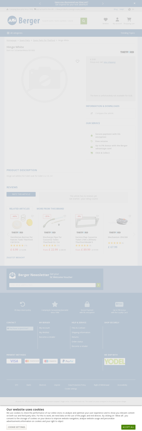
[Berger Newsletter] (98, 285)
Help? (122, 9)
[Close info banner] (134, 3)
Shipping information (81, 332)
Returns (75, 337)
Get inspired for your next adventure (71, 3)
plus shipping (109, 62)
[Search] (83, 21)
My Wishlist (44, 332)
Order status (77, 342)
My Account (44, 328)
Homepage (12, 40)
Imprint (57, 385)
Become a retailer (47, 337)
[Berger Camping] (23, 20)
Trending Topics (128, 33)
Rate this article (21, 194)
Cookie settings (71, 389)
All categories (16, 33)
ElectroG (42, 385)
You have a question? (18, 328)
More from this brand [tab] (50, 208)
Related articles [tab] (19, 208)
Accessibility (122, 385)
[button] (40, 3)
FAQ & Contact (78, 328)
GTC (16, 385)
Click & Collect (102, 153)
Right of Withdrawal (101, 385)
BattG (29, 385)
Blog (115, 9)
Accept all (128, 427)
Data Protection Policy (77, 385)
